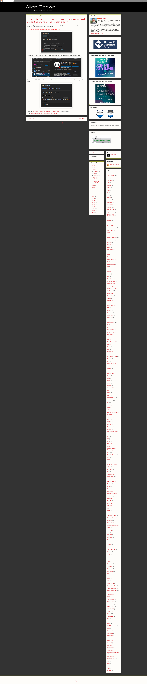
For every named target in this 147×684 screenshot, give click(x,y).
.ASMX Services (111, 175)
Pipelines (109, 483)
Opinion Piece (110, 476)
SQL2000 (109, 534)
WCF (108, 623)
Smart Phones (110, 522)
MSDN (108, 441)
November (96, 171)
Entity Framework (111, 341)
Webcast (109, 638)
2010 (93, 210)
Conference (110, 290)
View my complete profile (96, 33)
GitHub (109, 371)
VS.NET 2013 (110, 606)
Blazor (108, 247)
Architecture (110, 204)
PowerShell (110, 491)
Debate (109, 310)
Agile (108, 190)
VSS (108, 618)
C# (108, 266)
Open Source (110, 474)
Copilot (34, 113)
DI (107, 327)
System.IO (109, 542)
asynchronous (110, 212)
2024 (93, 169)
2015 (93, 200)
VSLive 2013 (110, 616)
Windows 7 (110, 647)
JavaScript (109, 405)
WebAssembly (110, 635)
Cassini (109, 274)
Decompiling (110, 315)
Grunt (108, 375)
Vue (108, 621)
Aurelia (109, 218)
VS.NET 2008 (110, 599)
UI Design (109, 568)
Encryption (109, 339)
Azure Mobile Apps (111, 227)
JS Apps (109, 409)
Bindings (109, 242)
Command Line (111, 283)
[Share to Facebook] (66, 111)
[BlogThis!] (63, 111)
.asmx (108, 173)
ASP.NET (109, 207)
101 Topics (110, 180)
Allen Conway (42, 6)
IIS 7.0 (108, 392)
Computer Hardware (112, 288)
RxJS (108, 510)
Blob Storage (110, 249)
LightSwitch (110, 417)
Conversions (110, 295)
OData (108, 466)
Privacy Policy (93, 152)
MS (108, 438)
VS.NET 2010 (110, 601)
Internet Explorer (111, 397)
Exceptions (110, 351)
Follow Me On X (113, 154)
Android (109, 197)
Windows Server (111, 656)
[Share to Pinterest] (68, 111)
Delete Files (110, 317)
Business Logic (111, 264)
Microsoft (109, 429)
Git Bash (109, 368)
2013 (93, 204)
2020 (93, 190)
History (109, 380)
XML (108, 666)
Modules (109, 434)
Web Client (110, 633)
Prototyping (110, 498)
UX (108, 573)
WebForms (110, 640)
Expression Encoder (112, 356)
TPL (108, 556)
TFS (108, 547)
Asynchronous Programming (110, 215)
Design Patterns (111, 322)
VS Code (55, 113)
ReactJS (109, 500)
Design (109, 320)
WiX (108, 661)
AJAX (108, 195)
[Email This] (62, 111)
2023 (93, 185)
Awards (109, 220)
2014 (93, 202)
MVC (108, 446)
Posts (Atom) (60, 122)
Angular (109, 199)
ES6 (108, 349)
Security (109, 513)
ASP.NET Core (110, 209)
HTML (108, 383)
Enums (109, 344)
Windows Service (111, 658)
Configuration (110, 293)
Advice (109, 187)
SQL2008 (109, 537)
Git (108, 366)
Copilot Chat (39, 113)
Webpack (109, 642)
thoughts (109, 551)
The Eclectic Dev (111, 549)
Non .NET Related (111, 454)
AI (31, 113)
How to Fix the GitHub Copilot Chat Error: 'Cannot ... (96, 180)
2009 (93, 212)
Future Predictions (111, 363)
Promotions (110, 496)
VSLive (109, 613)
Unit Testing (110, 571)
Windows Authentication (113, 652)
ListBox (109, 424)
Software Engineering (112, 525)
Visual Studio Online (112, 590)
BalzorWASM (110, 235)
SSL (108, 539)
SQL (108, 532)
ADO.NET (109, 185)
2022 (93, 187)
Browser (109, 256)
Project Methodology (112, 493)
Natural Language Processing (111, 449)
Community (110, 286)
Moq (108, 436)
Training (109, 559)
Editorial (109, 337)
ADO (108, 182)
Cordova (109, 303)
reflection (109, 505)
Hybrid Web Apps (111, 388)
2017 (93, 196)
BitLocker (109, 244)
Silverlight (109, 520)
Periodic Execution (111, 481)
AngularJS (109, 202)
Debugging (110, 312)
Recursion (109, 503)
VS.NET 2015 (110, 609)
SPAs (108, 527)
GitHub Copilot (110, 373)
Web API (109, 630)
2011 (93, 208)
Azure (108, 223)
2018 (93, 194)
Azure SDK (110, 232)
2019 (93, 192)
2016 (93, 198)
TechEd (109, 544)
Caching (109, 269)
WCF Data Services (112, 625)
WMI (108, 663)
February (95, 175)
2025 (93, 167)
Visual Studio (110, 583)
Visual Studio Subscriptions (110, 593)
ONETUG (109, 469)
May (94, 173)
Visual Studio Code (47, 113)
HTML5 (109, 385)
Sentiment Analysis (111, 515)
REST (108, 508)
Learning (109, 414)
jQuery (109, 407)
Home (56, 119)
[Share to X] (65, 111)
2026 (93, 165)
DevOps (109, 324)
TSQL (108, 561)
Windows (109, 645)
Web (108, 628)
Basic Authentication (112, 237)
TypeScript (109, 566)
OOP (108, 471)
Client (108, 276)
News (108, 452)
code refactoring (111, 281)
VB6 (108, 581)
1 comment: (56, 111)
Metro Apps (110, 426)
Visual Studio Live (111, 588)
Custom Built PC (111, 305)
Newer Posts (30, 119)
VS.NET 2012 (110, 604)
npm (108, 457)
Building (109, 261)
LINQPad (109, 421)
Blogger (76, 680)
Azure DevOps (110, 225)
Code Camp (110, 278)
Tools (108, 554)
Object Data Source (112, 464)
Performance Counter (112, 479)
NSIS (108, 459)
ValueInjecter (110, 576)
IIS (108, 390)
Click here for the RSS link (114, 164)
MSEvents (109, 443)
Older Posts (82, 119)
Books (108, 254)
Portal (108, 488)
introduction (110, 400)
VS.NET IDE (110, 611)
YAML (108, 668)
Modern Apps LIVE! (112, 431)
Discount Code (110, 329)
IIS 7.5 (108, 395)
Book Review (110, 252)
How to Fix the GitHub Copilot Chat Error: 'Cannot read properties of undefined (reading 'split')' (56, 20)
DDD (108, 307)
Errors (108, 346)
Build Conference (111, 259)
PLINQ (109, 486)
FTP (108, 361)
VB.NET (109, 578)
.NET (108, 178)
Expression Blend (111, 354)
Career (109, 271)
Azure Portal (110, 230)
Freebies (109, 358)
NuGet (108, 462)
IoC (108, 402)
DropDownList (110, 332)
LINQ (108, 419)
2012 (93, 206)
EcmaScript (110, 334)
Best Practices (110, 240)
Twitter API (109, 563)
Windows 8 (110, 650)
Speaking (109, 530)
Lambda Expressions (112, 412)
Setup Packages (111, 517)
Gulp (108, 378)
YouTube (109, 670)
